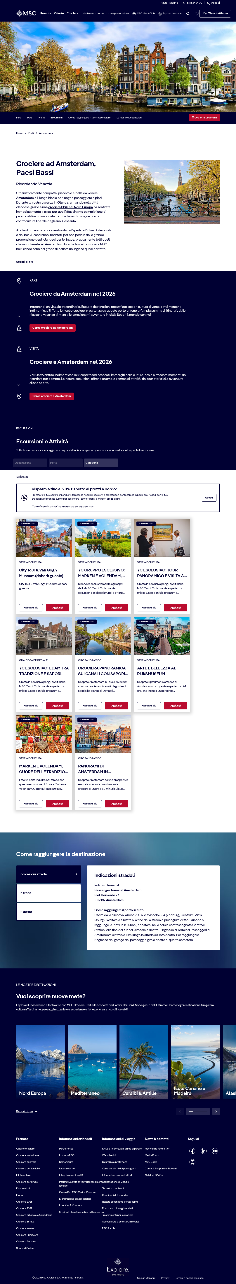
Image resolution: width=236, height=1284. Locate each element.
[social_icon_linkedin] (203, 1151)
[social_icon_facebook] (192, 1151)
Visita (41, 117)
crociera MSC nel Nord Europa (70, 207)
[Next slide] (216, 1111)
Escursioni (57, 117)
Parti (29, 117)
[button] (101, 463)
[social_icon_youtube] (214, 1151)
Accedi (209, 497)
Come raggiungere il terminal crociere (89, 117)
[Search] (188, 14)
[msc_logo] (26, 13)
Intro (18, 117)
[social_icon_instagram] (192, 1162)
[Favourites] (197, 14)
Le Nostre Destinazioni (129, 117)
